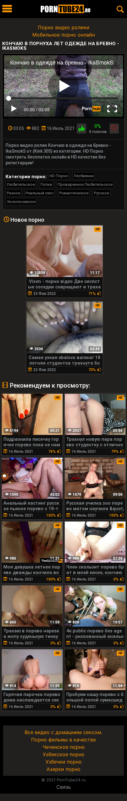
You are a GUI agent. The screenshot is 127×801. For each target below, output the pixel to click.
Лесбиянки (84, 176)
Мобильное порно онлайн (63, 35)
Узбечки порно (64, 762)
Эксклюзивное (21, 201)
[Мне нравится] (81, 128)
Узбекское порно (63, 754)
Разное (13, 193)
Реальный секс (40, 193)
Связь (63, 787)
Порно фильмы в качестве (63, 740)
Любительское (21, 184)
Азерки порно (63, 769)
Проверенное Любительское (85, 184)
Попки (46, 184)
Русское (101, 193)
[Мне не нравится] (114, 128)
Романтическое (73, 193)
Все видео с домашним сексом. (63, 732)
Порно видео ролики (63, 27)
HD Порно (58, 176)
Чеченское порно (64, 747)
